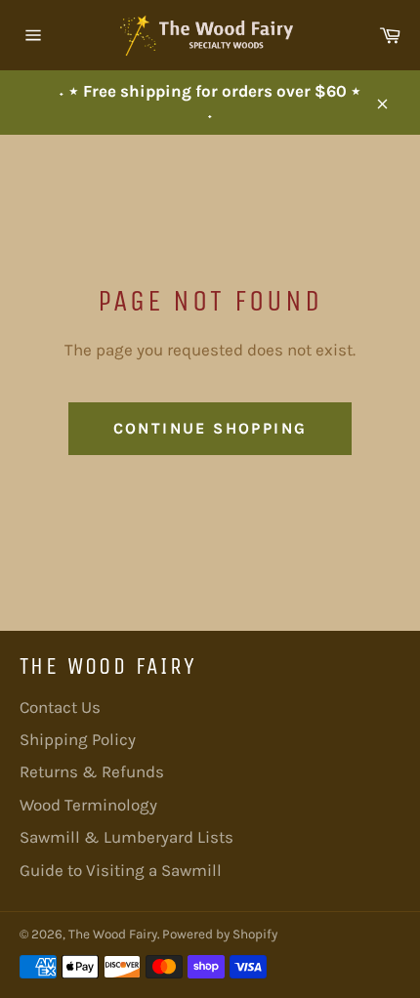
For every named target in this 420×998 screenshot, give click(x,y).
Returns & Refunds (92, 771)
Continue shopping (210, 428)
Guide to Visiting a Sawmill (121, 870)
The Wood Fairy (112, 934)
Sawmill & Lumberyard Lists (126, 837)
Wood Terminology (88, 804)
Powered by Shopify (219, 934)
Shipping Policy (78, 739)
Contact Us (60, 707)
